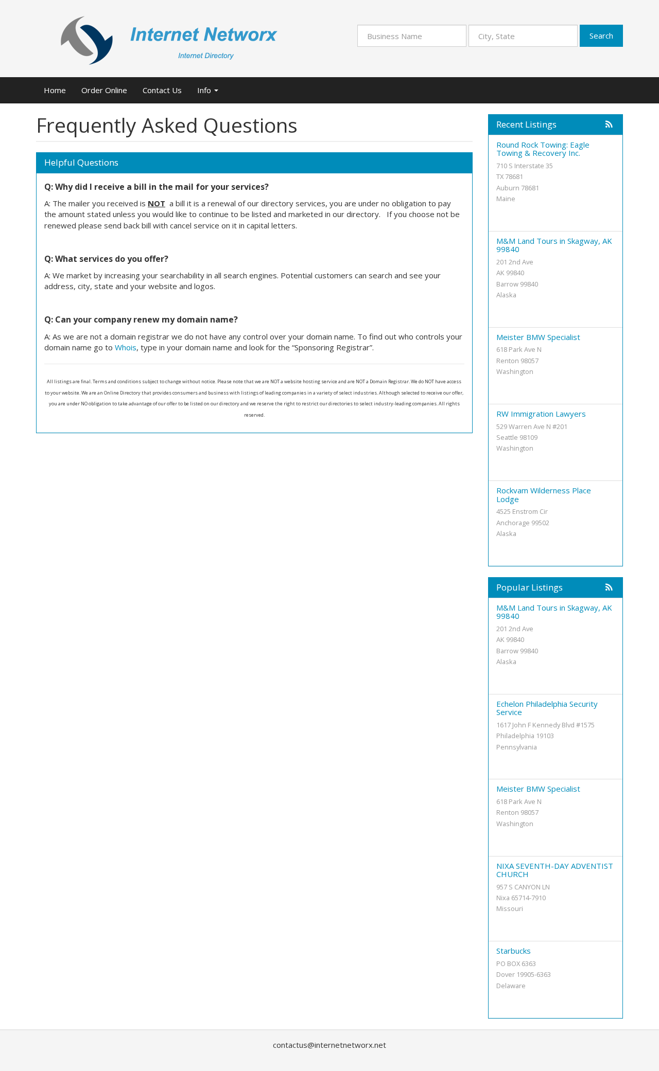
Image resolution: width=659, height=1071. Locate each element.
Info (205, 90)
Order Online (104, 90)
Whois (125, 347)
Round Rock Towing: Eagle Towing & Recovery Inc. (542, 148)
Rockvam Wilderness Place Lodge (543, 494)
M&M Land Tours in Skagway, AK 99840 (554, 245)
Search (601, 35)
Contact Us (162, 90)
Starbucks (513, 950)
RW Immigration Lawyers (541, 413)
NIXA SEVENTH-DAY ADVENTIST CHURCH (554, 870)
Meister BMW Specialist (538, 337)
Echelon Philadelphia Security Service (547, 708)
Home (55, 90)
